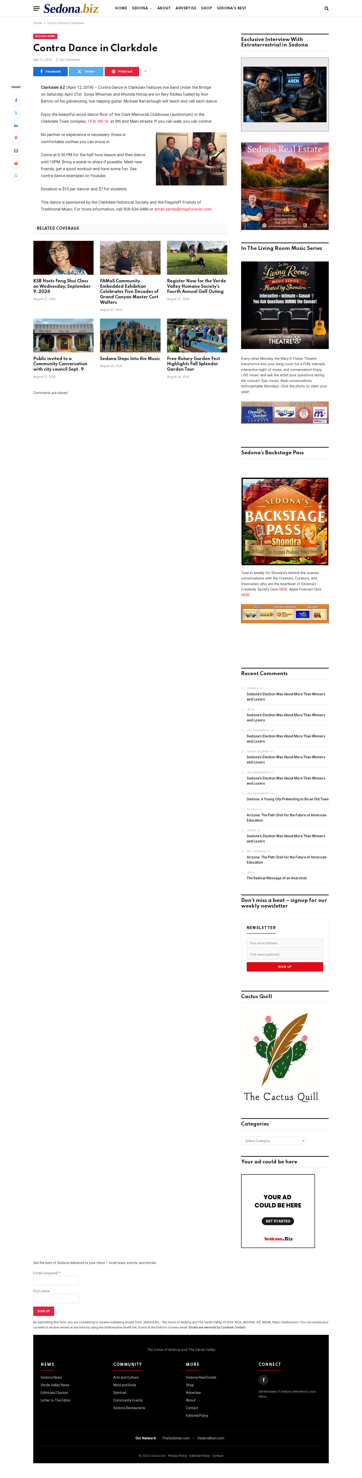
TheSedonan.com (176, 1438)
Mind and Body (124, 1385)
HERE (283, 589)
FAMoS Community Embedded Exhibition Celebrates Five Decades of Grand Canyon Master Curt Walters (129, 292)
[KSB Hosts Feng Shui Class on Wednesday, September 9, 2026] (63, 258)
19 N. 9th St (97, 121)
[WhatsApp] (16, 176)
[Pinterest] (16, 138)
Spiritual (119, 1393)
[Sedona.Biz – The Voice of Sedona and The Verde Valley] (71, 8)
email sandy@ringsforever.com (183, 209)
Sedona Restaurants (129, 1408)
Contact (192, 1408)
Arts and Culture (126, 1377)
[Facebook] (16, 100)
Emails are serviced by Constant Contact (217, 1327)
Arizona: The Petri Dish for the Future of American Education (287, 817)
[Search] (326, 8)
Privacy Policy (177, 1456)
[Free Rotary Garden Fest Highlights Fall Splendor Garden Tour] (197, 335)
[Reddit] (16, 163)
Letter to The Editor (56, 1400)
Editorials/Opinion (54, 1393)
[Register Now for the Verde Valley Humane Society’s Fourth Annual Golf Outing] (197, 258)
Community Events (128, 1400)
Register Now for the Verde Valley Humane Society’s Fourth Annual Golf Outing (196, 286)
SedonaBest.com (210, 1438)
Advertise (186, 8)
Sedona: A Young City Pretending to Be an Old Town (288, 799)
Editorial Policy (197, 1415)
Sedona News (45, 36)
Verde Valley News (55, 1385)
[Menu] (36, 8)
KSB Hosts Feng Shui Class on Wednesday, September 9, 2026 (62, 286)
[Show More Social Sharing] (145, 71)
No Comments (70, 59)
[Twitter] (16, 113)
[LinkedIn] (16, 125)
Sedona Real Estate (201, 1377)
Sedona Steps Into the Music (130, 359)
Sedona (140, 8)
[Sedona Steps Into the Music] (130, 335)
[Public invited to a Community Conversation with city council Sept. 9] (63, 335)
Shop (206, 8)
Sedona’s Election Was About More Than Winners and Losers (286, 696)
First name (41, 1291)
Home (121, 8)
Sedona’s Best (232, 8)
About (164, 8)
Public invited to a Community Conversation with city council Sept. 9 (60, 364)
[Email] (16, 150)
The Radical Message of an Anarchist (277, 878)
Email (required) (47, 1273)
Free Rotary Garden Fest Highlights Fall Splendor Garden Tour (193, 364)
